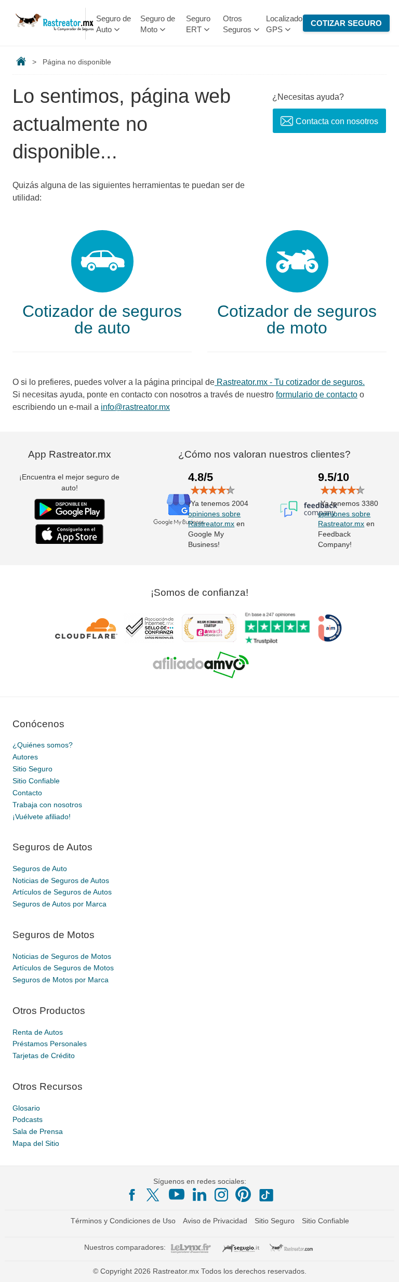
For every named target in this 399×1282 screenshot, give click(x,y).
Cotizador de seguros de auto (102, 319)
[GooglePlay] (69, 509)
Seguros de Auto (39, 868)
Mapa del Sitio (35, 1143)
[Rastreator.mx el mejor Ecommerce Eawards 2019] (208, 628)
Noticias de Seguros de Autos (60, 880)
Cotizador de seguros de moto (297, 319)
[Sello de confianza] (150, 628)
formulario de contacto (316, 394)
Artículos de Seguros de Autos (62, 892)
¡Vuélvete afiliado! (41, 816)
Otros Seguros (237, 24)
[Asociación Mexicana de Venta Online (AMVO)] (201, 664)
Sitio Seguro (32, 769)
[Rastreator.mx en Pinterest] (243, 1194)
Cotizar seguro (346, 23)
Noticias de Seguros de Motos (61, 956)
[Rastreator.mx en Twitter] (154, 1194)
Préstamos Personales (49, 1043)
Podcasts (27, 1119)
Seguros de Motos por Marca (60, 980)
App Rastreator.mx (69, 454)
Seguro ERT (198, 24)
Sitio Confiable (36, 781)
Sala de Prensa (37, 1131)
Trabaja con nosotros (47, 804)
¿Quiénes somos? (42, 745)
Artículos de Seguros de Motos (63, 968)
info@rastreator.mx (135, 407)
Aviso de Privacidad (215, 1221)
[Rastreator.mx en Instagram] (221, 1194)
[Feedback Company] (308, 509)
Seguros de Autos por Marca (59, 904)
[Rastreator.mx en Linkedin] (199, 1194)
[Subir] (379, 1262)
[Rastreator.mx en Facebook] (132, 1194)
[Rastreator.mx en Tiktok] (266, 1194)
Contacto (27, 793)
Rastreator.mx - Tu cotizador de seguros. (290, 382)
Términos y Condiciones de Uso (123, 1221)
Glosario (26, 1108)
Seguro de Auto (113, 24)
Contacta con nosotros (337, 121)
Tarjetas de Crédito (43, 1055)
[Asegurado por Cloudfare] (86, 628)
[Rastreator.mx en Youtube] (176, 1194)
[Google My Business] (178, 509)
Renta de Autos (37, 1032)
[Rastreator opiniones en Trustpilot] (277, 628)
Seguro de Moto (157, 24)
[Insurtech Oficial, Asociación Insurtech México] (329, 628)
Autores (25, 757)
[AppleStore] (69, 534)
